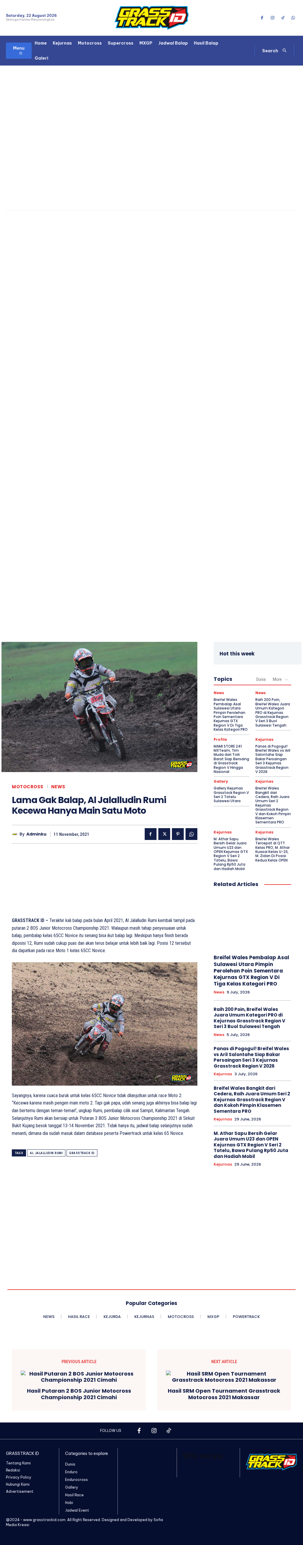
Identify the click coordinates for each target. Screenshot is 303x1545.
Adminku (36, 834)
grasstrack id (82, 1153)
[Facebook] (262, 18)
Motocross (27, 786)
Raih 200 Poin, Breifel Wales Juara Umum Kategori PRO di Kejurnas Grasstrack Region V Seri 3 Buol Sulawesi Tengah (272, 712)
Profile (220, 739)
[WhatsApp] (293, 18)
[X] (164, 834)
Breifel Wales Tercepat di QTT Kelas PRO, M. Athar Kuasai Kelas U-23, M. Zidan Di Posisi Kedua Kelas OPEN (272, 849)
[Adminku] (16, 834)
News (58, 786)
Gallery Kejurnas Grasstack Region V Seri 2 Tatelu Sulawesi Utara (231, 794)
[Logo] (151, 18)
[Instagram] (272, 18)
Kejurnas (264, 739)
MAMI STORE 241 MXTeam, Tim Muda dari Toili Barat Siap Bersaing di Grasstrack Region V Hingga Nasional (231, 759)
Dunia (261, 679)
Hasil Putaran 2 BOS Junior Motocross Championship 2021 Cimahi (79, 1394)
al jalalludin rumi (46, 1153)
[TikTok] (283, 18)
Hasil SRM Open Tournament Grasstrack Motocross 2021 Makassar (224, 1394)
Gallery (221, 781)
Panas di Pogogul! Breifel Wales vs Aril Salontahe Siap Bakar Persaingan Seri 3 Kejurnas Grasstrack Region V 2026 (272, 759)
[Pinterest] (178, 834)
